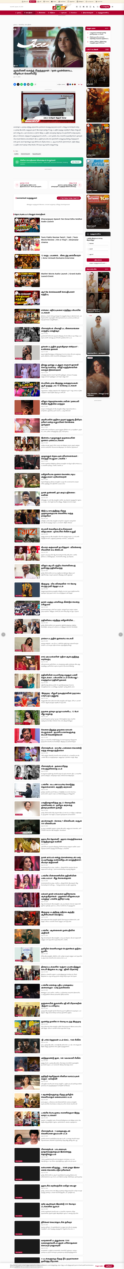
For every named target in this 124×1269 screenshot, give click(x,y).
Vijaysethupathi (36, 154)
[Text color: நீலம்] (70, 84)
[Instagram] (87, 6)
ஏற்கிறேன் (109, 1266)
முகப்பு (15, 24)
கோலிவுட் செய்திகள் (25, 24)
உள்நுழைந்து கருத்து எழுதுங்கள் (69, 198)
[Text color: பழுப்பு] (72, 84)
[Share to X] (18, 84)
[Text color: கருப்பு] (68, 84)
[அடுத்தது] (121, 634)
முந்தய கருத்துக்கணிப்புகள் (97, 263)
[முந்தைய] (3, 634)
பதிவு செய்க (98, 260)
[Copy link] (35, 84)
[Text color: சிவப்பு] (75, 84)
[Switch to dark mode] (93, 6)
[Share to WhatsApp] (21, 84)
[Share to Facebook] (14, 84)
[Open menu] (112, 6)
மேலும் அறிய (99, 1266)
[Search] (97, 6)
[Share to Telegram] (25, 84)
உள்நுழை (106, 6)
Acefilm (16, 154)
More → (107, 28)
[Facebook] (76, 6)
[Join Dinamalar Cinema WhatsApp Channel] (90, 6)
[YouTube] (83, 6)
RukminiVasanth (25, 154)
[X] (80, 6)
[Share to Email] (28, 84)
